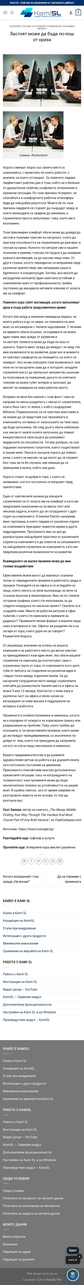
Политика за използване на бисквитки (31, 1206)
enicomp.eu (50, 1273)
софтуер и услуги (41, 838)
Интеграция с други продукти (24, 936)
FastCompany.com (68, 820)
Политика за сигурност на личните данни (33, 1198)
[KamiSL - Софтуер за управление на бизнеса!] (41, 12)
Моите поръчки (14, 1237)
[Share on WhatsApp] (24, 861)
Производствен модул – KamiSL (26, 1020)
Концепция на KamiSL (19, 921)
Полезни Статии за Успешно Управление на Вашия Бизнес (42, 27)
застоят (12, 342)
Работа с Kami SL (15, 974)
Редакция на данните (18, 1259)
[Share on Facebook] (31, 861)
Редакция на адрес (17, 1252)
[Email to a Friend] (45, 861)
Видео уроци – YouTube (20, 989)
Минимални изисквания (20, 943)
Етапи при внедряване (19, 928)
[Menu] (5, 12)
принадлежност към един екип (29, 655)
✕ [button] (80, 1256)
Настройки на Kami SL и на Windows (29, 1012)
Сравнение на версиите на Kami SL (28, 951)
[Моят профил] (71, 12)
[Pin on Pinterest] (52, 861)
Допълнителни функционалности (27, 1004)
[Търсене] (12, 12)
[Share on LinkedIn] (60, 861)
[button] (73, 1275)
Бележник (10, 1244)
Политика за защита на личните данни (31, 1213)
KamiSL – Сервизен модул (22, 997)
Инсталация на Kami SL (20, 982)
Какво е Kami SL (15, 913)
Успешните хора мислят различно (50, 847)
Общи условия (13, 1191)
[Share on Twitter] (38, 861)
